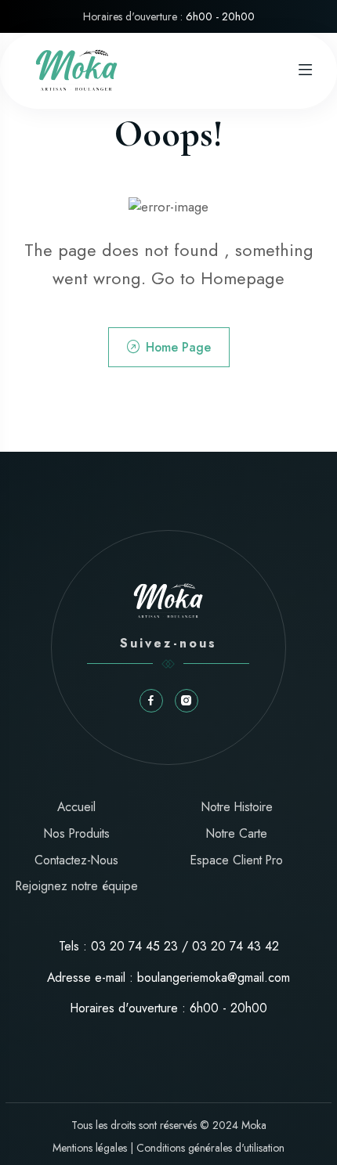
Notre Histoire (237, 807)
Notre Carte (236, 833)
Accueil (76, 807)
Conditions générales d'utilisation (210, 1148)
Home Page (178, 347)
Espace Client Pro (236, 860)
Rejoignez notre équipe (77, 886)
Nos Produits (77, 833)
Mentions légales (90, 1148)
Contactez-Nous (76, 860)
